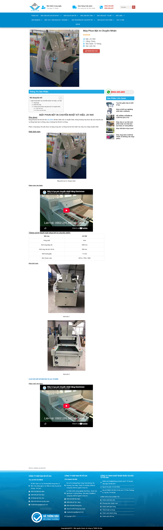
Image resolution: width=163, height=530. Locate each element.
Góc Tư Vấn (120, 20)
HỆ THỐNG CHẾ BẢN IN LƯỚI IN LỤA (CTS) (124, 116)
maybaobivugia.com (83, 516)
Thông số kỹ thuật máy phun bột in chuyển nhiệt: (47, 106)
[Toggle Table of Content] (59, 98)
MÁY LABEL (119, 15)
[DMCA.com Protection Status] (46, 509)
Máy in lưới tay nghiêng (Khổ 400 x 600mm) (124, 110)
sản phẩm (50, 120)
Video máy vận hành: (41, 110)
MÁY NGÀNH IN (36, 20)
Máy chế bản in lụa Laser (124, 128)
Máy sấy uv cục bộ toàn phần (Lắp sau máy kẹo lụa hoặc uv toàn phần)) (124, 124)
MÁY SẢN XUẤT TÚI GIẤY (104, 15)
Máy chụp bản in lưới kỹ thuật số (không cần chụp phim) (125, 136)
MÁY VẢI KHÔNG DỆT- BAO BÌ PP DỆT (82, 20)
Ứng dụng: (36, 102)
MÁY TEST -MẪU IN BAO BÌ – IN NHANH (56, 20)
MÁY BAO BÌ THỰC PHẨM (104, 20)
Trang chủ (34, 15)
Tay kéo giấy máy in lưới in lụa (124, 104)
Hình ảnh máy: (37, 104)
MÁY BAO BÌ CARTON (70, 15)
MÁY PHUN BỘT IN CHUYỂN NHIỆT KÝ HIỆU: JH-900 (46, 100)
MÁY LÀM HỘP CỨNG (86, 15)
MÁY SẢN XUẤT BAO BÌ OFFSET (50, 15)
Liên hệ (78, 24)
